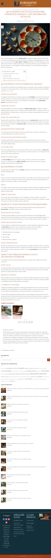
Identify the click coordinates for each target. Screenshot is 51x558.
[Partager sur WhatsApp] (19, 322)
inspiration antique (34, 376)
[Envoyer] (48, 359)
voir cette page (10, 90)
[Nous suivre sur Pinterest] (9, 519)
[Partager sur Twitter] (24, 322)
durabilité (46, 371)
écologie (11, 381)
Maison (36, 9)
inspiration (28, 376)
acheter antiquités (3, 368)
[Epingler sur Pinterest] (29, 322)
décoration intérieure (39, 373)
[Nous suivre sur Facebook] (4, 519)
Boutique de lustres (38, 556)
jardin (40, 376)
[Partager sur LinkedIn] (32, 322)
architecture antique (42, 368)
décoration (7, 374)
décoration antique (14, 374)
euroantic (9, 376)
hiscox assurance (18, 376)
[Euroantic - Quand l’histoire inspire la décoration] (25, 3)
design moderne (39, 371)
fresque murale (13, 376)
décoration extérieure (25, 374)
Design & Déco (30, 9)
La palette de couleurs (7, 75)
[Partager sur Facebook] (22, 322)
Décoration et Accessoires (20, 9)
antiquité (21, 368)
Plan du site (30, 556)
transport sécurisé (6, 381)
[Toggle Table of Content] (23, 71)
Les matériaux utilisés (7, 76)
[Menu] (2, 4)
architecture (36, 368)
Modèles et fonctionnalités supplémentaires (11, 78)
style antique (28, 379)
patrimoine (20, 379)
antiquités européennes (29, 368)
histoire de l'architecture (23, 376)
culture (25, 371)
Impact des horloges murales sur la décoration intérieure (14, 80)
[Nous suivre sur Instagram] (6, 519)
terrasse (2, 381)
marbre (48, 376)
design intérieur (31, 371)
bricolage (8, 371)
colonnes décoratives (16, 371)
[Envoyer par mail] (27, 322)
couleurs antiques (21, 371)
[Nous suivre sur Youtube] (6, 522)
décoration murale (4, 376)
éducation (15, 381)
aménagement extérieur (12, 368)
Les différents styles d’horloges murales (10, 73)
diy (42, 371)
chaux (12, 371)
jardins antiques (44, 376)
